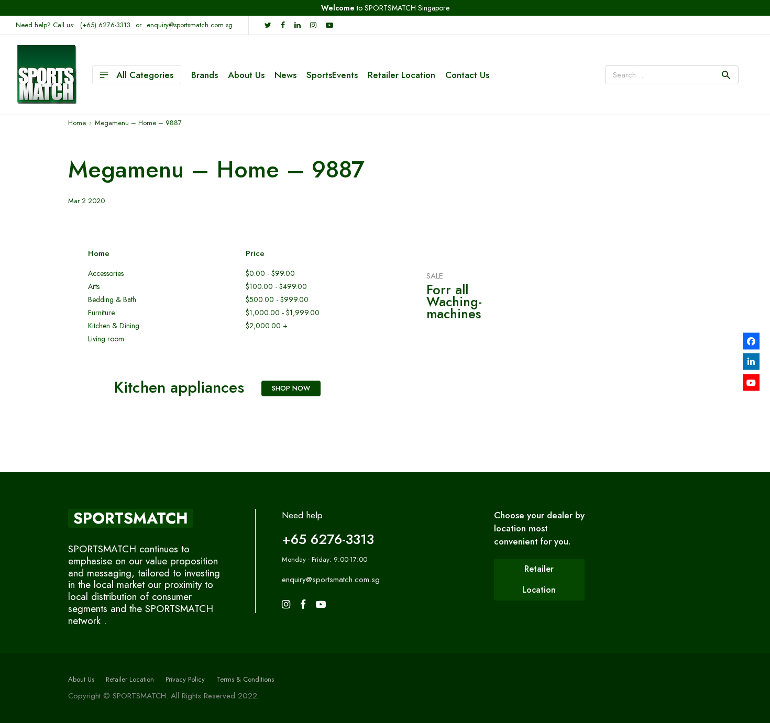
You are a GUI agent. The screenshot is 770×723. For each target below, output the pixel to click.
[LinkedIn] (751, 361)
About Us (246, 75)
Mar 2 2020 (86, 201)
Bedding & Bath (112, 300)
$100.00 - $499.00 (276, 287)
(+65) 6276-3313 (105, 25)
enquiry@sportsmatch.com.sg (190, 25)
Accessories (106, 274)
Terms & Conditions (245, 679)
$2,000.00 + (267, 326)
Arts (94, 287)
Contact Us (467, 75)
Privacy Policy (185, 679)
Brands (204, 75)
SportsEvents (332, 75)
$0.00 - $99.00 (270, 274)
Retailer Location (401, 75)
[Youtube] (751, 382)
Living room (106, 339)
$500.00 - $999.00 (277, 300)
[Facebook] (751, 340)
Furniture (101, 313)
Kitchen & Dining (113, 326)
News (285, 75)
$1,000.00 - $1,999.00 (283, 313)
